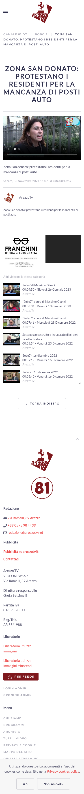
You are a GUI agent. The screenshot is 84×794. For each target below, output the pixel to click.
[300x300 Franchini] (21, 252)
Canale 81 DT (15, 34)
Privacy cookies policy (63, 771)
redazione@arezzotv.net (25, 532)
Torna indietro (44, 403)
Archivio (11, 731)
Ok (25, 783)
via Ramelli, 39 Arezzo (23, 518)
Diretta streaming (21, 758)
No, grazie (53, 783)
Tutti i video (15, 738)
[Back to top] (77, 439)
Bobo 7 (41, 34)
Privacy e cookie (19, 745)
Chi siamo (12, 718)
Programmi (14, 725)
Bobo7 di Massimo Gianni (38, 285)
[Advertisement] (63, 249)
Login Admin (15, 688)
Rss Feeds (24, 676)
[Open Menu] (5, 11)
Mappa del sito (17, 752)
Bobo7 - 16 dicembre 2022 (39, 355)
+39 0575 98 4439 (21, 525)
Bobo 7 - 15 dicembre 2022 (40, 372)
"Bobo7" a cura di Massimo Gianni (44, 301)
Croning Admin (17, 695)
